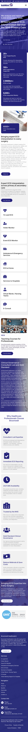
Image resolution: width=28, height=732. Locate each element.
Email (6, 707)
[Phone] (2, 702)
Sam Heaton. (18, 721)
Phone (6, 702)
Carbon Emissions (11, 728)
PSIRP (19, 728)
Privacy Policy (8, 725)
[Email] (2, 707)
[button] (26, 5)
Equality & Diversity (18, 725)
